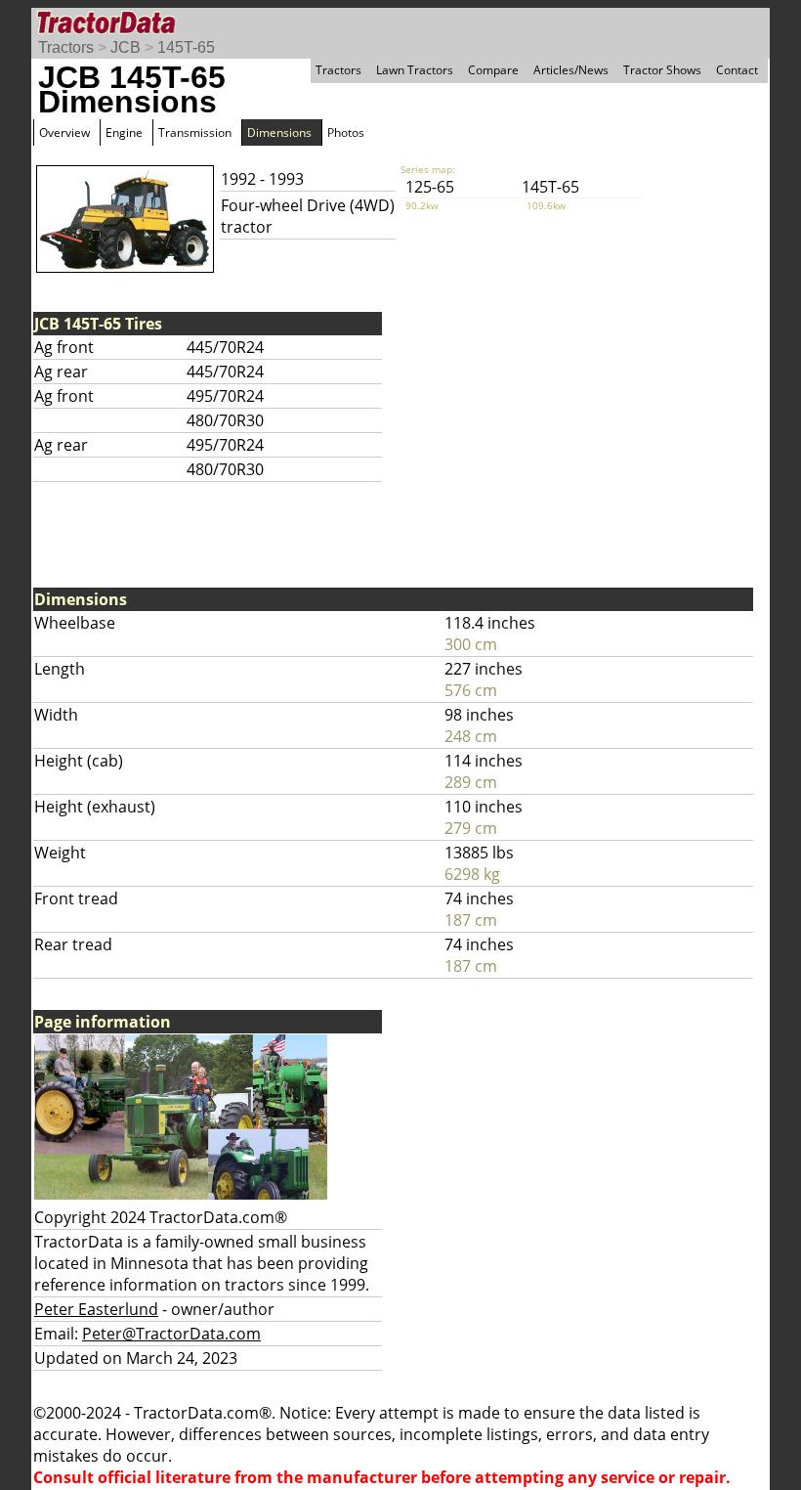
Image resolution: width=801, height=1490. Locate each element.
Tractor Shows (662, 70)
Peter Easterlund (96, 1309)
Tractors (66, 47)
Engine (124, 132)
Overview (64, 132)
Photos (345, 132)
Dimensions (279, 132)
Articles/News (571, 70)
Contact (737, 70)
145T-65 (186, 47)
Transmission (195, 132)
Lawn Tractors (414, 70)
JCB (125, 47)
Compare (493, 70)
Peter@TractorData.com (171, 1333)
